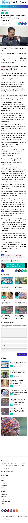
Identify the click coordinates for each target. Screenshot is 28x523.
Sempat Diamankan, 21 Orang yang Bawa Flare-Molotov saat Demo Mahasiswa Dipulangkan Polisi (6, 317)
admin (2, 23)
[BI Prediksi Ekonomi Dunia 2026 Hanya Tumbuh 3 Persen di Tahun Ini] (21, 280)
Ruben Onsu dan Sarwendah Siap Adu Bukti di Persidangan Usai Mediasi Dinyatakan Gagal (7, 302)
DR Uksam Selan (5, 68)
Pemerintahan (4, 485)
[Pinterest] (8, 510)
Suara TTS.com (20, 257)
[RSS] (17, 510)
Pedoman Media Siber (22, 516)
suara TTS (4, 494)
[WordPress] (11, 510)
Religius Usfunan (6, 501)
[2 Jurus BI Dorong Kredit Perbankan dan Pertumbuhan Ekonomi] (7, 280)
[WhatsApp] (25, 270)
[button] (20, 2)
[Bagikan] (25, 23)
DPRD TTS (8, 255)
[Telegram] (22, 270)
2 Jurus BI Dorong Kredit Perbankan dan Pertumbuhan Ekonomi (7, 287)
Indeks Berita (12, 516)
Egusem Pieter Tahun (7, 499)
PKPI (6, 82)
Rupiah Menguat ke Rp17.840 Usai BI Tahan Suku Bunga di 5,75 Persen (21, 302)
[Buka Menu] (23, 2)
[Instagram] (14, 510)
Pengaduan (5, 257)
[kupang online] (9, 2)
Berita (3, 12)
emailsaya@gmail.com (9, 471)
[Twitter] (19, 270)
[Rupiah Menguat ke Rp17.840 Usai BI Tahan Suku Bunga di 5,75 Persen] (21, 295)
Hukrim (3, 487)
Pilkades (12, 257)
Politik (6, 12)
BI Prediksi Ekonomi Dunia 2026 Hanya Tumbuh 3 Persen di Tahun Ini (21, 287)
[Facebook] (16, 270)
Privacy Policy (4, 516)
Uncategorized (4, 483)
